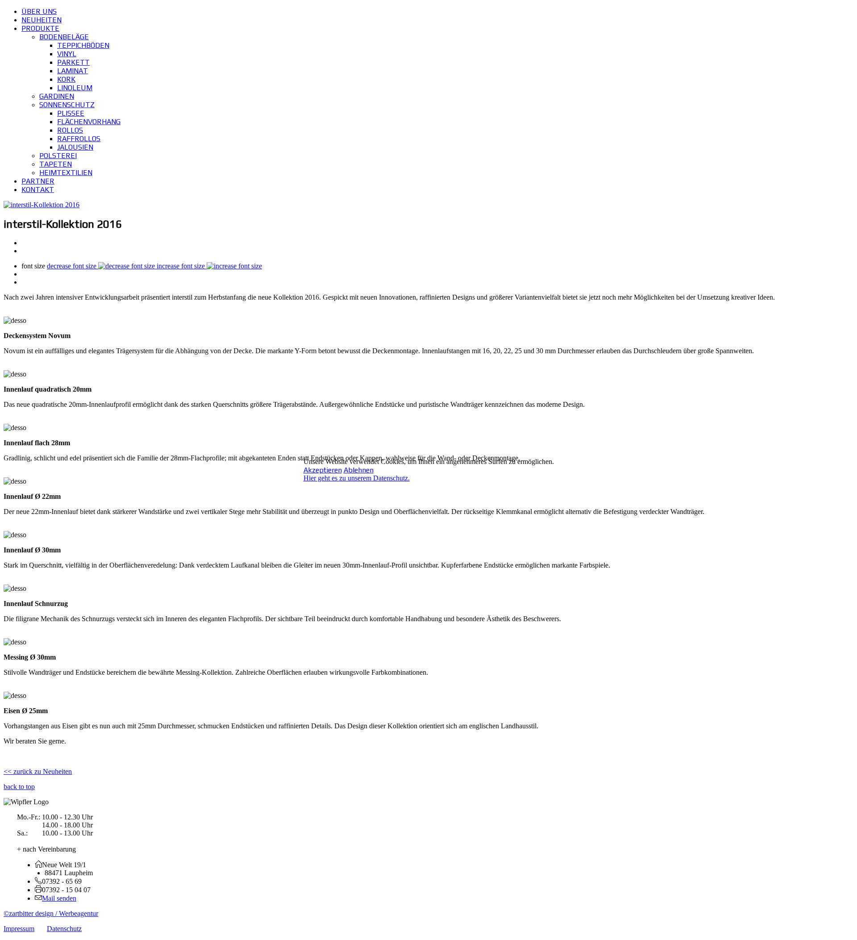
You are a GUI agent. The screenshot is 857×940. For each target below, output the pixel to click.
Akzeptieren (323, 470)
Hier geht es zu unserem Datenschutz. (357, 478)
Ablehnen (359, 470)
